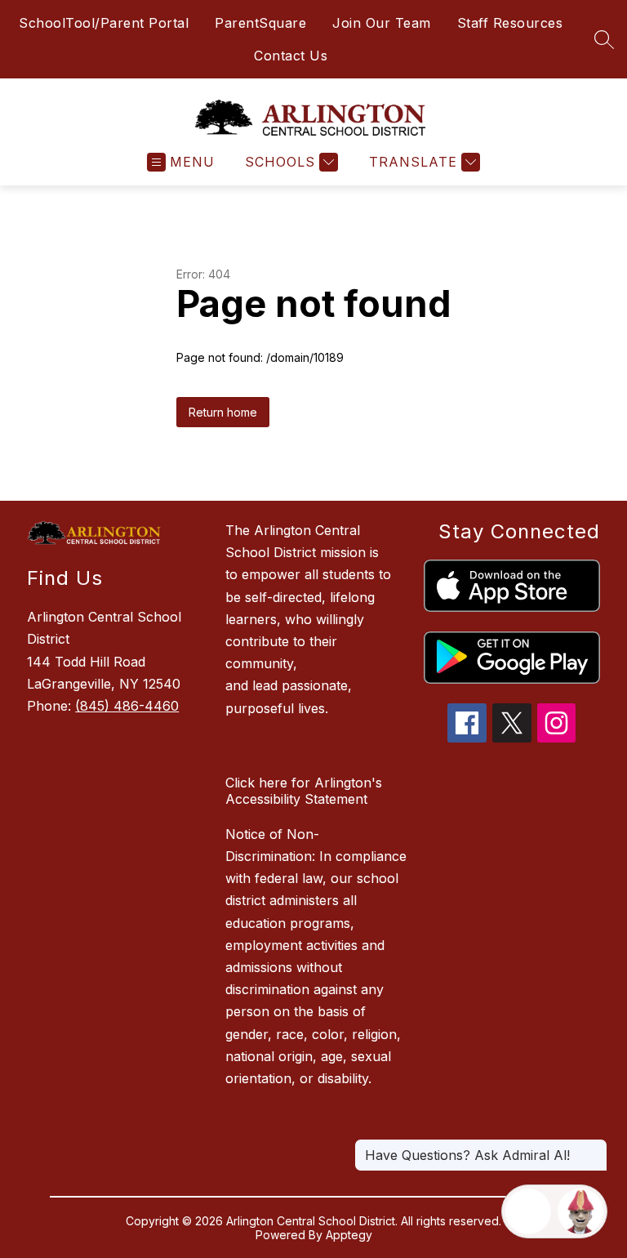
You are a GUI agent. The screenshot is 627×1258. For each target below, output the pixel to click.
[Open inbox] (528, 1211)
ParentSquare (260, 23)
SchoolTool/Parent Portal (104, 23)
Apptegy (349, 1235)
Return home (223, 412)
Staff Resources (510, 23)
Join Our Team (381, 23)
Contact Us (290, 55)
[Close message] (594, 1147)
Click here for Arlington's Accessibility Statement (303, 790)
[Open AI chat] (580, 1211)
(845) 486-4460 (127, 706)
